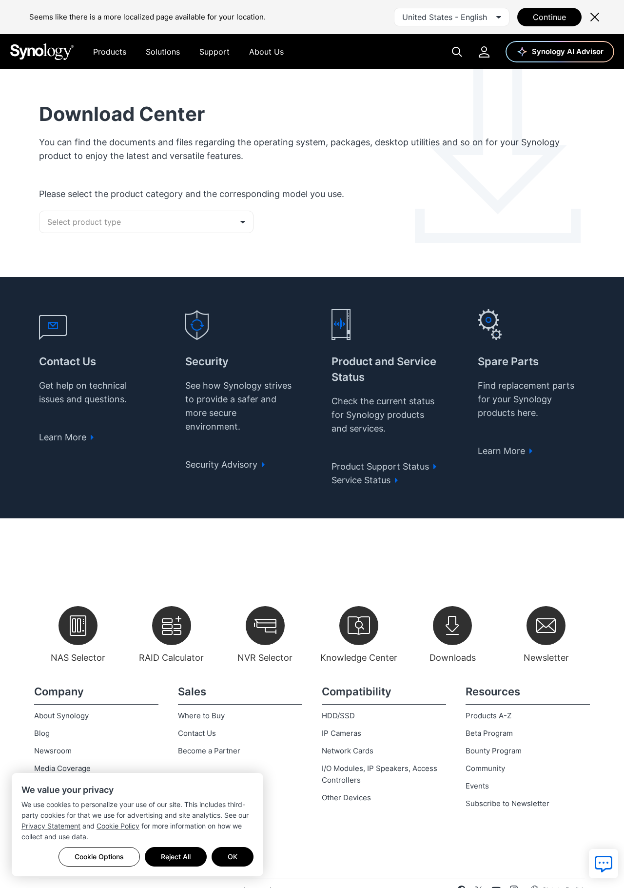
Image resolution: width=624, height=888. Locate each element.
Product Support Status (381, 466)
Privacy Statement (50, 826)
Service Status (362, 480)
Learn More (64, 437)
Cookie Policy (118, 826)
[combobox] (451, 17)
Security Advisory (222, 464)
